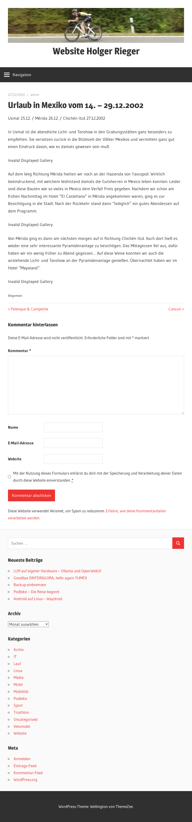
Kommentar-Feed (28, 772)
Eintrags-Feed (25, 765)
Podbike (20, 698)
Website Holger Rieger (96, 51)
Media (19, 677)
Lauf (17, 663)
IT (15, 656)
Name (13, 427)
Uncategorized (25, 719)
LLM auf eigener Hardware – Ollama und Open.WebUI (57, 570)
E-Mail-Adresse (20, 442)
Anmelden (22, 758)
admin (34, 95)
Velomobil (22, 726)
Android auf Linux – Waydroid (38, 598)
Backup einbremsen (30, 584)
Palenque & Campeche (29, 308)
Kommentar (19, 350)
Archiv (19, 649)
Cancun (176, 308)
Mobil (18, 684)
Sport (18, 705)
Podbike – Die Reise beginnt (36, 591)
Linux (18, 670)
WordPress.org (25, 779)
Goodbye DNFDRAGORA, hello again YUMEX (50, 577)
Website (14, 458)
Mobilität (21, 691)
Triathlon (21, 712)
